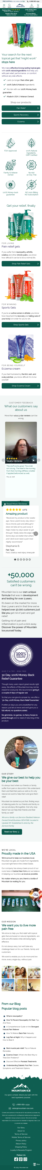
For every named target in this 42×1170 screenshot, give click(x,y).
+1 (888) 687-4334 (34, 1)
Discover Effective (21, 1062)
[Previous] (6, 533)
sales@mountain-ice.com (22, 1108)
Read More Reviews (16, 503)
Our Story (21, 1128)
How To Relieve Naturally (20, 1033)
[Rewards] (36, 1164)
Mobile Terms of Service (21, 1137)
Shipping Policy (21, 1147)
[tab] (15, 559)
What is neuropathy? (14, 1016)
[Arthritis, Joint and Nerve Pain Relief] (21, 225)
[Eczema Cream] (21, 347)
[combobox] (9, 5)
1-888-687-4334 (23, 1105)
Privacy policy (21, 1141)
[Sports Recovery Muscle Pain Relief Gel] (21, 286)
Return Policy (21, 1144)
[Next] (36, 533)
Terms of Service (21, 1134)
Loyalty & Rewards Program (21, 1150)
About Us (21, 1131)
